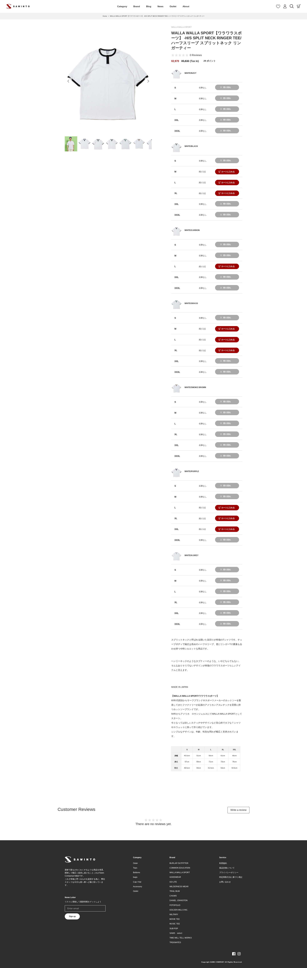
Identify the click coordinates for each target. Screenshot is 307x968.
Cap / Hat (137, 882)
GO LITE (173, 882)
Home (105, 16)
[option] (108, 81)
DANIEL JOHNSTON (178, 900)
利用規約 (223, 863)
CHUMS (173, 896)
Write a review (238, 810)
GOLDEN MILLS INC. (178, 910)
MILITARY (173, 914)
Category (122, 6)
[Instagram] (239, 953)
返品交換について (227, 868)
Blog (148, 6)
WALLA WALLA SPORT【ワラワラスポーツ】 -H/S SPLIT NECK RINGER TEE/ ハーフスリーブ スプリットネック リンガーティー (157, 16)
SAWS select (175, 933)
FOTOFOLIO (174, 905)
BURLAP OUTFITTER (178, 863)
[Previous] (68, 81)
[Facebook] (233, 953)
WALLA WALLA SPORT (181, 27)
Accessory (137, 886)
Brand (136, 6)
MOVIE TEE (174, 919)
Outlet (173, 6)
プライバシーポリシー (228, 872)
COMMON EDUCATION (179, 868)
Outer (135, 863)
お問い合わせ (225, 882)
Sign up (72, 916)
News (160, 6)
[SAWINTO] (18, 6)
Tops (135, 868)
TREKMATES (175, 942)
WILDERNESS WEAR (179, 886)
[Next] (148, 81)
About (186, 6)
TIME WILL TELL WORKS (180, 938)
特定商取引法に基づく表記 (230, 877)
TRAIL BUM (174, 891)
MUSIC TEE (174, 924)
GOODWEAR (175, 877)
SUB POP (173, 928)
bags (135, 877)
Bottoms (136, 872)
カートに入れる (228, 172)
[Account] (285, 6)
